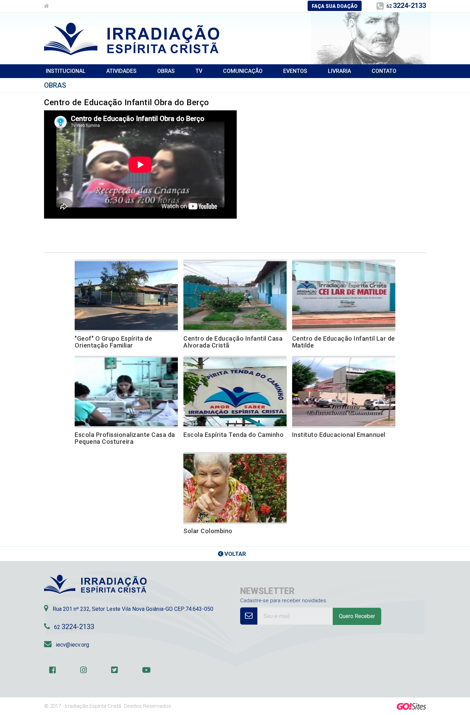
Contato (384, 71)
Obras (166, 71)
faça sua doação (334, 6)
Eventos (295, 71)
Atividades (121, 71)
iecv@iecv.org (72, 644)
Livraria (339, 71)
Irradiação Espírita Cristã (131, 39)
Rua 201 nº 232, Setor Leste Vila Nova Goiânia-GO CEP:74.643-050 (133, 609)
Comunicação (243, 71)
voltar (235, 553)
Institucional (66, 71)
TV (198, 71)
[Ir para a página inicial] (46, 6)
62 (406, 5)
